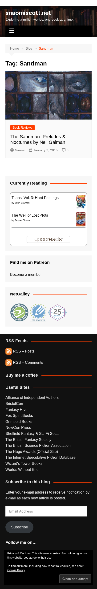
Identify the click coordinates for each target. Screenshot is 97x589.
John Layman (22, 202)
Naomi (19, 150)
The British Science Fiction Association (38, 445)
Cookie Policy (16, 570)
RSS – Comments (27, 362)
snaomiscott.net (28, 12)
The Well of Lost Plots (30, 215)
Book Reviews (22, 127)
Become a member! (26, 274)
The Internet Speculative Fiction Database (40, 457)
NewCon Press (18, 427)
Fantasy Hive (16, 410)
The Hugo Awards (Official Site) (31, 452)
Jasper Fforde (22, 220)
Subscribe (19, 527)
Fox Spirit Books (19, 416)
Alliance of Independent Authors (32, 398)
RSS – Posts (23, 351)
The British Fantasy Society (28, 440)
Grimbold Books (18, 422)
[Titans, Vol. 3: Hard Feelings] (80, 202)
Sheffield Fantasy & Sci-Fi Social (33, 434)
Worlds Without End (22, 470)
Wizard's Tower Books (23, 463)
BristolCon (14, 404)
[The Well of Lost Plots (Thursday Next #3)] (80, 219)
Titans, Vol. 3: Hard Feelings (35, 198)
